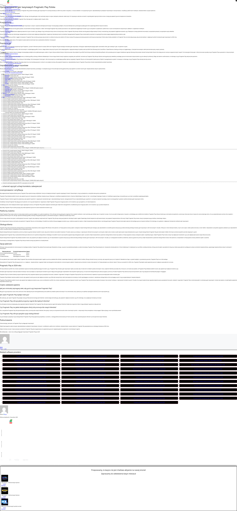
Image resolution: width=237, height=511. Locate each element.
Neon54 (4, 434)
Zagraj (4, 484)
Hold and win (8, 43)
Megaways (7, 40)
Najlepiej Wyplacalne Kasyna (9, 441)
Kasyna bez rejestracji (10, 12)
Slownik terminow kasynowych (9, 454)
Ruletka (6, 36)
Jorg (1, 347)
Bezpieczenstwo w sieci (7, 455)
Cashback (7, 24)
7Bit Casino (5, 430)
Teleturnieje (7, 32)
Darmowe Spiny (6, 444)
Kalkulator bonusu (9, 23)
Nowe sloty (7, 44)
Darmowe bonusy (9, 20)
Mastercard (7, 48)
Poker (6, 33)
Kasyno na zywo (8, 31)
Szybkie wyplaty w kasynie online (12, 9)
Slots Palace (5, 435)
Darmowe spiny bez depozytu (14, 16)
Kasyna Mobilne (8, 10)
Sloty (3, 37)
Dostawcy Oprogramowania (9, 445)
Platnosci (4, 46)
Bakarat (7, 29)
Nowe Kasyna (8, 8)
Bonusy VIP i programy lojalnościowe (13, 25)
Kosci (6, 35)
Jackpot (6, 39)
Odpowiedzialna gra (7, 456)
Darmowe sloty (8, 42)
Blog (3, 50)
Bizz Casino (5, 431)
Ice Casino (4, 433)
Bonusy (4, 13)
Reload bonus (8, 21)
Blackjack (7, 28)
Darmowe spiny (8, 14)
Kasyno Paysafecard (9, 47)
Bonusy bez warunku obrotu (11, 18)
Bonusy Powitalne (9, 17)
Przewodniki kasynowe (7, 452)
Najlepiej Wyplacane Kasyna (11, 6)
